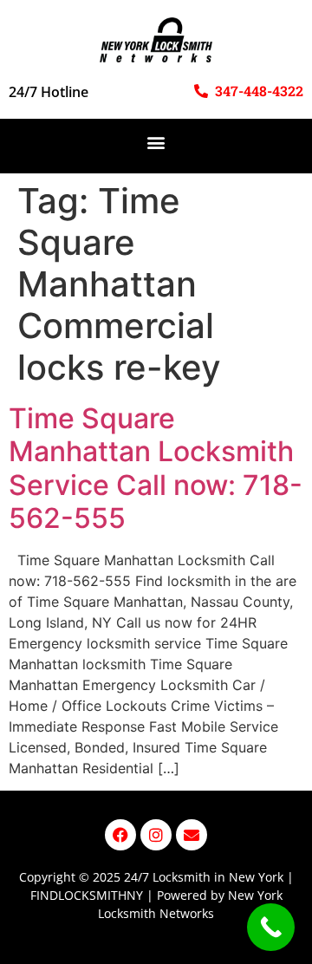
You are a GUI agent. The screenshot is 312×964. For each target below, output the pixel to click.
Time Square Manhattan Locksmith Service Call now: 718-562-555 (155, 468)
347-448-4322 (259, 90)
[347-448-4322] (201, 91)
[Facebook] (120, 834)
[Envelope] (191, 834)
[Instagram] (156, 834)
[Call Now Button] (271, 927)
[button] (156, 141)
